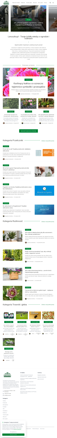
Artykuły (22, 372)
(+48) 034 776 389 (7, 393)
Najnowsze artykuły (16, 2)
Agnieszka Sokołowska (42, 377)
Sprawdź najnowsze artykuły (28, 131)
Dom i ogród (40, 2)
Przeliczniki (6, 146)
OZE (3, 408)
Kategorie (5, 398)
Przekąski (4, 406)
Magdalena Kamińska (41, 375)
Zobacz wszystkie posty (47, 140)
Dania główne (5, 404)
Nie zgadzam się (13, 431)
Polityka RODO (28, 428)
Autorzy (40, 372)
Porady (45, 2)
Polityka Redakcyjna (35, 428)
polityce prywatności (17, 429)
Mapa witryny (42, 428)
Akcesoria (35, 2)
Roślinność (23, 2)
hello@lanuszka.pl (7, 395)
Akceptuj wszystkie (13, 434)
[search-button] (50, 2)
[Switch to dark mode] (53, 3)
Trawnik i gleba (29, 2)
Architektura (5, 410)
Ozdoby (4, 400)
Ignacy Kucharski (41, 379)
